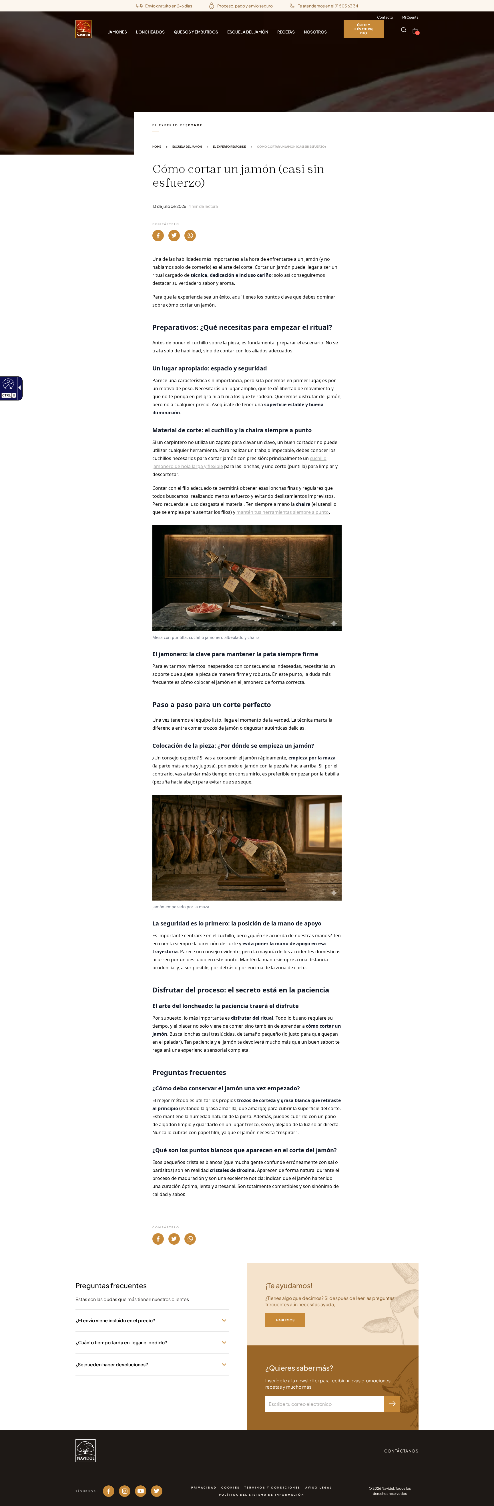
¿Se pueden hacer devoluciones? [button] (111, 1364)
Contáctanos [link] (401, 1450)
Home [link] (156, 146)
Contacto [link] (385, 17)
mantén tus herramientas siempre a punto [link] (282, 512)
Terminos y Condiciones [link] (272, 1487)
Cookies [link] (230, 1487)
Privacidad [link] (204, 1487)
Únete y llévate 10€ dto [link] (363, 29)
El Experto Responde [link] (229, 146)
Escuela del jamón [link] (187, 146)
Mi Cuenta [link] (410, 17)
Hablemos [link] (285, 1320)
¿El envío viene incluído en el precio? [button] (115, 1320)
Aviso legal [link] (318, 1487)
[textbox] (324, 1404)
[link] (7, 383)
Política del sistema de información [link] (261, 1494)
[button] (403, 29)
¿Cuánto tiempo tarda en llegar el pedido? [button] (121, 1342)
